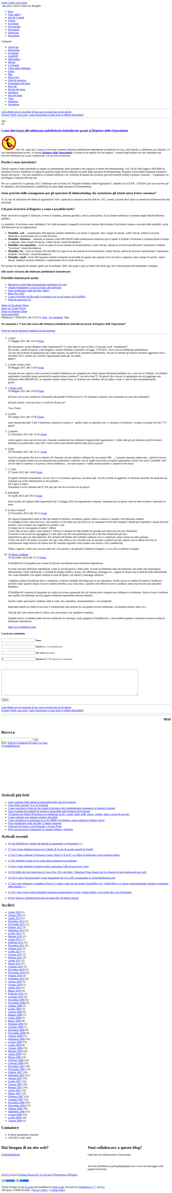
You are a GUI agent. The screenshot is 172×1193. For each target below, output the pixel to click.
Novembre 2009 (16, 1002)
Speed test (13, 32)
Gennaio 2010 (15, 996)
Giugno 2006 (15, 1120)
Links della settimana (19, 68)
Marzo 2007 (14, 1093)
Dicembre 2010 (16, 969)
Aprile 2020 (14, 912)
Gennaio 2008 (15, 1063)
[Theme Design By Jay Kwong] (34, 1174)
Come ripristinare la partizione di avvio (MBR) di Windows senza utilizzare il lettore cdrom (56, 820)
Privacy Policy (40, 1190)
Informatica (14, 59)
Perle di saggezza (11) (19, 299)
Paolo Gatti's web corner (14, 2)
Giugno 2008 (15, 1048)
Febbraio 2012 (16, 942)
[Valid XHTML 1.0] (8, 1181)
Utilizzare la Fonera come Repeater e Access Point (34, 826)
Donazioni (13, 29)
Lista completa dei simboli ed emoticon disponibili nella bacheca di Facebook (49, 811)
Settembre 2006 (16, 1111)
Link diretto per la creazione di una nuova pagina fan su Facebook (36, 111)
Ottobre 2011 (15, 948)
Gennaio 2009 (15, 1027)
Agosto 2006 (15, 1114)
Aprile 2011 (14, 960)
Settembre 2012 (16, 930)
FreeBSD (13, 56)
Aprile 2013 (14, 918)
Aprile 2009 (14, 1017)
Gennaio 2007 (15, 1099)
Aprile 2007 (14, 1090)
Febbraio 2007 (16, 1096)
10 (56, 317)
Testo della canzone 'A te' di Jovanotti (28, 805)
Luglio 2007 (14, 1081)
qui (108, 265)
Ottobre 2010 (15, 975)
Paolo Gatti (16, 388)
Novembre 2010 (16, 972)
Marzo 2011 (14, 963)
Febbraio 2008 (16, 1060)
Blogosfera (14, 50)
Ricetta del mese (16, 89)
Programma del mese (19, 83)
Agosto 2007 (15, 1078)
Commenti (21, 742)
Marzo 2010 (14, 990)
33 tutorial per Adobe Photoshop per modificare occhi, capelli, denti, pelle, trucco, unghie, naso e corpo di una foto (68, 814)
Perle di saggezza (17, 80)
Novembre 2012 (16, 924)
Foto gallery (14, 14)
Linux (11, 71)
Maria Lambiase (20, 554)
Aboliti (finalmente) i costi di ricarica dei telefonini (34, 287)
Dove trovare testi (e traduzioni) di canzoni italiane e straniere (40, 829)
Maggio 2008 (15, 1051)
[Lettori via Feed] (37, 742)
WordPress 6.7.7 (87, 1187)
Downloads (14, 26)
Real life (12, 86)
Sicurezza (13, 92)
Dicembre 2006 (16, 1102)
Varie (11, 98)
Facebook (13, 23)
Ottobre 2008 (15, 1036)
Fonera (11, 20)
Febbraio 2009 (16, 1024)
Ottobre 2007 (15, 1072)
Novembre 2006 (16, 1105)
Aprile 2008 (14, 1054)
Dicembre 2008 (16, 1030)
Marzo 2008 (14, 1057)
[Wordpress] (59, 1174)
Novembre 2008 (16, 1033)
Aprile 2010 (14, 987)
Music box (13, 77)
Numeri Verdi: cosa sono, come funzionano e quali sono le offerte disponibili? (42, 114)
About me (13, 47)
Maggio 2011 (15, 957)
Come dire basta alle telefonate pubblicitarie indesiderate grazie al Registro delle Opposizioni (64, 130)
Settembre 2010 (16, 978)
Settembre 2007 (16, 1075)
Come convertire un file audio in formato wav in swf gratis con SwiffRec (46, 296)
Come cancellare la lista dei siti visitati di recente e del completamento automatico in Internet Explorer (61, 808)
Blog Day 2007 (16, 293)
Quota (40, 341)
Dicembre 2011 (16, 945)
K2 (103, 1187)
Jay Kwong (26, 1187)
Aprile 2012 (14, 939)
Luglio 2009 (14, 1008)
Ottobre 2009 (15, 1005)
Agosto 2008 (15, 1042)
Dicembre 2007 (16, 1066)
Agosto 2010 (15, 981)
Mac (10, 74)
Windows (13, 101)
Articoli (11, 742)
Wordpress (13, 104)
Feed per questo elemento (14, 330)
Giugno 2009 (15, 1011)
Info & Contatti (16, 17)
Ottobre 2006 (15, 1108)
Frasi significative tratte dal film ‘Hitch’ (29, 290)
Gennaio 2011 (15, 966)
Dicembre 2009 (16, 999)
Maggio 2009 (15, 1014)
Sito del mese (15, 95)
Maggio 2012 (15, 936)
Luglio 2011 (14, 951)
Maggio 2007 (15, 1087)
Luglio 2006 (14, 1117)
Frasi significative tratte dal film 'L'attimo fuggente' (35, 823)
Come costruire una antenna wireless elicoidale (33, 817)
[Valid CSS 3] (22, 1181)
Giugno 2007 (15, 1084)
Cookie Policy (57, 1190)
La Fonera (13, 65)
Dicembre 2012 (16, 921)
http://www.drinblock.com (22, 627)
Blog (10, 11)
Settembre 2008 (16, 1039)
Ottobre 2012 (15, 927)
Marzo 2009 (14, 1021)
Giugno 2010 (15, 984)
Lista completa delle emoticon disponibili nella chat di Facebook (42, 802)
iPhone (11, 62)
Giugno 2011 (15, 954)
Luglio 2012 (14, 933)
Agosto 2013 (15, 915)
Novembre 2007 (16, 1069)
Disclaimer (13, 35)
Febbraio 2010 (16, 993)
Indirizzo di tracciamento (42, 330)
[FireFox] (72, 1174)
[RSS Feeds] (8, 1174)
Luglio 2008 (14, 1045)
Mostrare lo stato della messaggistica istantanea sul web (37, 284)
